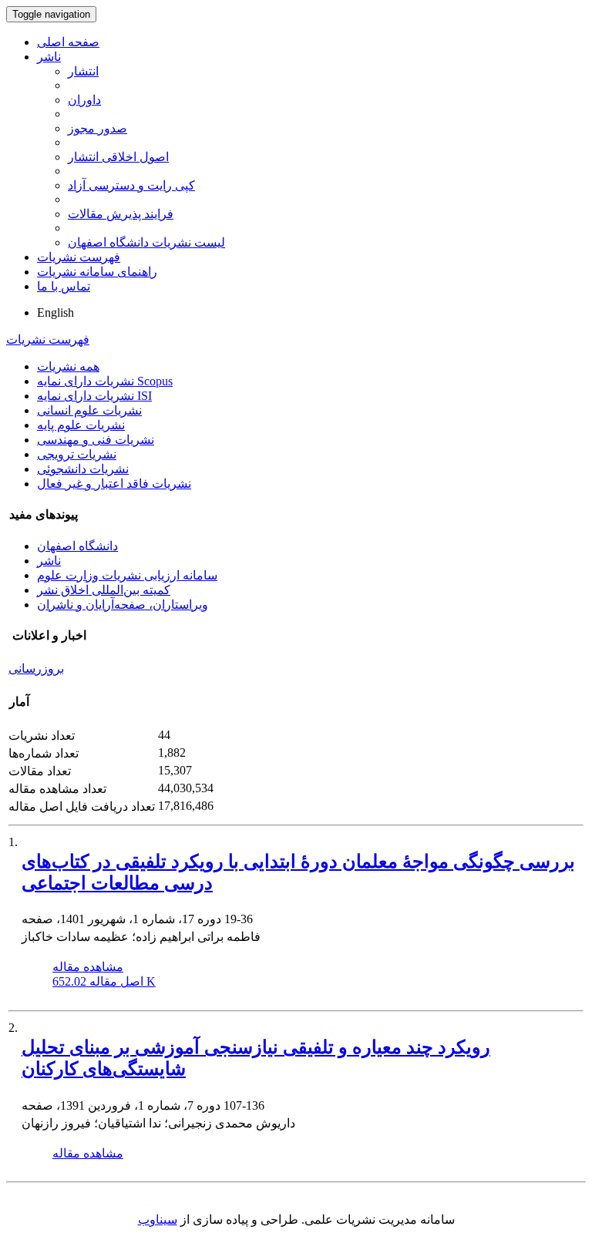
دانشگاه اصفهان (77, 546)
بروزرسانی (36, 668)
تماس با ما (63, 286)
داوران (84, 99)
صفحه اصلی (68, 42)
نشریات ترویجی (76, 454)
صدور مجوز (97, 128)
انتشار (83, 71)
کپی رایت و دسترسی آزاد (131, 185)
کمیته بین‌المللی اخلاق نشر (103, 589)
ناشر (49, 56)
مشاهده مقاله (87, 966)
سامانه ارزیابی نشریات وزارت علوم (127, 575)
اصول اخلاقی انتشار (118, 156)
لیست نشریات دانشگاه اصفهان (146, 242)
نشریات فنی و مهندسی (95, 439)
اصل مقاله (104, 981)
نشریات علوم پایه (81, 425)
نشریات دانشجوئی (83, 468)
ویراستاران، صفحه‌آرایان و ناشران (122, 604)
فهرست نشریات (78, 257)
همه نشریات (68, 366)
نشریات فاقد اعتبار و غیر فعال (114, 483)
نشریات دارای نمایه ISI (94, 395)
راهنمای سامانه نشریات (97, 271)
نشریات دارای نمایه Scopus (105, 381)
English (55, 312)
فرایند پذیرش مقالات (120, 213)
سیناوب (157, 1219)
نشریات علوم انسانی (89, 410)
